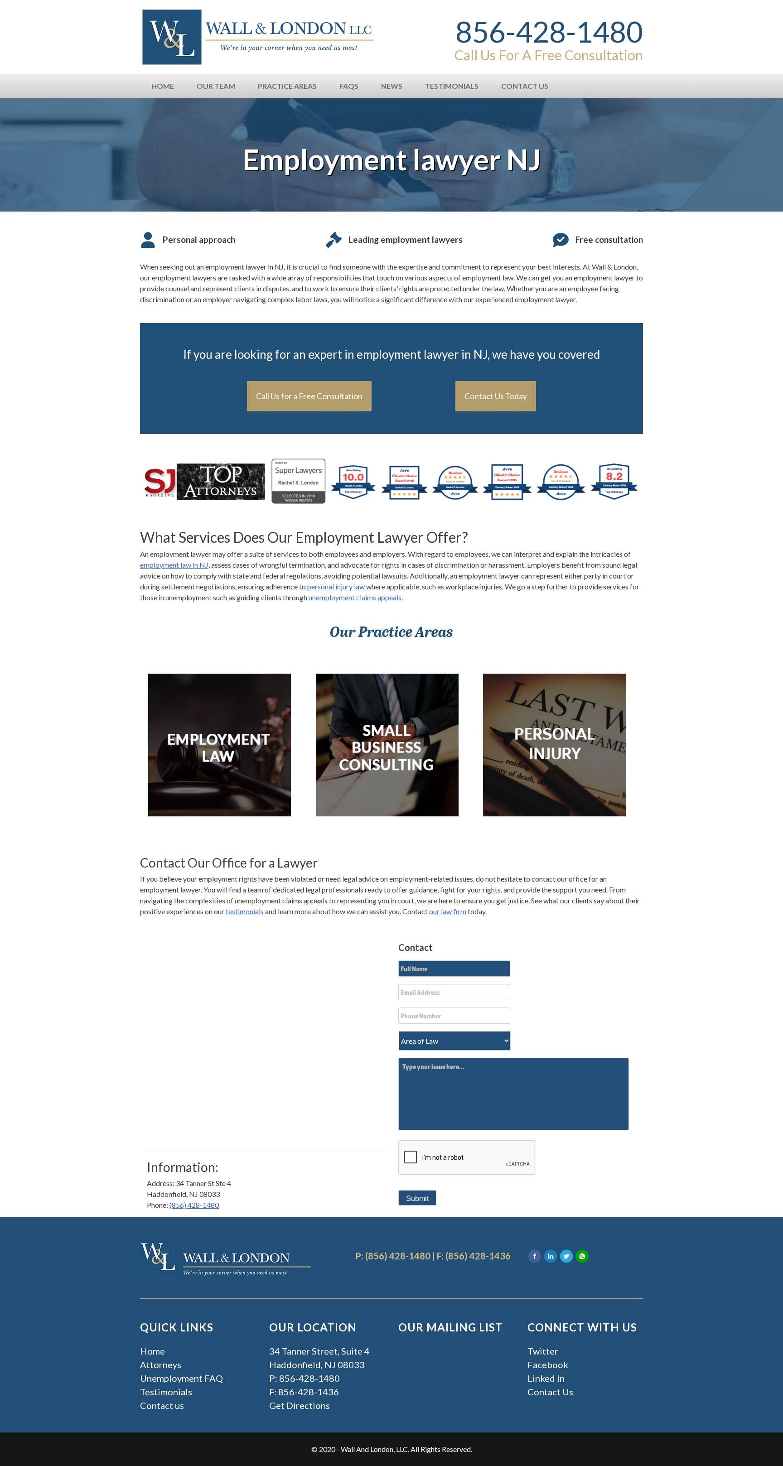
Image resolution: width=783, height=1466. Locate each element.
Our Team (216, 86)
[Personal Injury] (554, 743)
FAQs (348, 86)
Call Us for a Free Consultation (309, 396)
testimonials (245, 911)
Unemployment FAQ (181, 1378)
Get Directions (299, 1405)
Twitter (542, 1350)
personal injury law (336, 586)
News (391, 86)
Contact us (162, 1405)
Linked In (546, 1378)
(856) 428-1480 (194, 1205)
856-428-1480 (549, 32)
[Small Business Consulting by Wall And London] (386, 743)
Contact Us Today (495, 396)
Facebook (547, 1364)
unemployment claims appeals (355, 597)
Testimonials (451, 86)
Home (162, 86)
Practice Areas (287, 86)
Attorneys (160, 1364)
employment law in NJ (174, 564)
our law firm (447, 911)
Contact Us (524, 86)
